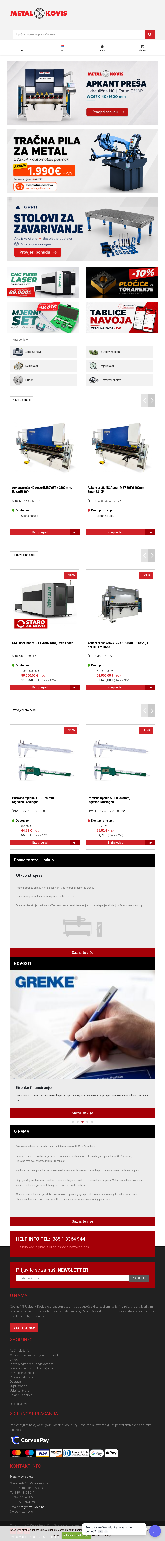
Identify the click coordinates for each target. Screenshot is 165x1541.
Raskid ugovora (20, 1403)
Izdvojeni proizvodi (24, 710)
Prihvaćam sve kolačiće (76, 1535)
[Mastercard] (16, 1453)
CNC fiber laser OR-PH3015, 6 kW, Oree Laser (42, 643)
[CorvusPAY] (29, 1440)
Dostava (15, 1381)
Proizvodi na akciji (24, 554)
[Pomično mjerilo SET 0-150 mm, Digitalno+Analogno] (45, 759)
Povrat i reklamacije (22, 1377)
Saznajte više (82, 952)
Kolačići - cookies (21, 1395)
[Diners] (76, 1453)
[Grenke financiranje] (82, 1024)
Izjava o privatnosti (22, 1372)
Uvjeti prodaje (18, 1386)
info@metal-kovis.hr (31, 1507)
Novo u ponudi (22, 399)
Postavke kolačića (102, 1535)
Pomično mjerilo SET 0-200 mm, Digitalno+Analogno (109, 800)
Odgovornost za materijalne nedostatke (35, 1355)
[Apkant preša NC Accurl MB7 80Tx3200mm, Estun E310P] (120, 449)
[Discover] (56, 1453)
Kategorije (19, 339)
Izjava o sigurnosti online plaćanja (31, 1368)
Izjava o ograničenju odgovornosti (31, 1364)
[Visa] (43, 1453)
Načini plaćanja (19, 1350)
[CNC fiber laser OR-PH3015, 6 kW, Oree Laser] (45, 604)
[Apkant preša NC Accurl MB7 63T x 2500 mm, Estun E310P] (45, 449)
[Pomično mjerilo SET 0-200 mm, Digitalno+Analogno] (120, 759)
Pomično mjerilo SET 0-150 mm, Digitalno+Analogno (33, 800)
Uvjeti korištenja (20, 1390)
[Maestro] (29, 1453)
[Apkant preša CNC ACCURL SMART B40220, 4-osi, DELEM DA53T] (120, 604)
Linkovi (14, 1359)
